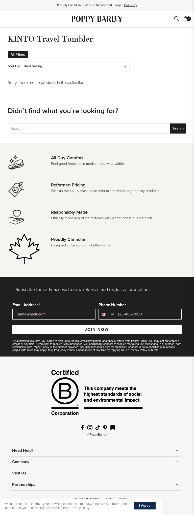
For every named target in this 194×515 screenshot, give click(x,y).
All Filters (18, 54)
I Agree (145, 505)
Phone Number (112, 304)
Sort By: (14, 66)
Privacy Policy (138, 349)
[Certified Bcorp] (97, 394)
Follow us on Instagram (89, 427)
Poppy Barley (97, 19)
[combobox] (107, 314)
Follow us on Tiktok (97, 427)
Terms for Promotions (87, 498)
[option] (97, 7)
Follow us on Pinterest (105, 427)
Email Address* (26, 304)
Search (178, 128)
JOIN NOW (97, 329)
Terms (154, 349)
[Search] (176, 18)
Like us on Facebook (82, 427)
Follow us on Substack (112, 427)
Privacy (123, 498)
